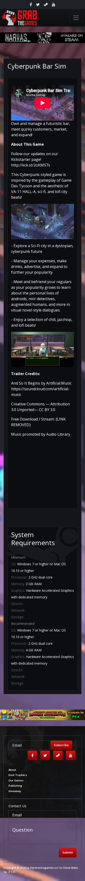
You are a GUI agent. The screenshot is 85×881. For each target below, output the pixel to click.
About (12, 769)
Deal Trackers (17, 775)
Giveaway (14, 791)
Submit (67, 852)
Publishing (15, 785)
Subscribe (61, 745)
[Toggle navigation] (76, 17)
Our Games (15, 780)
